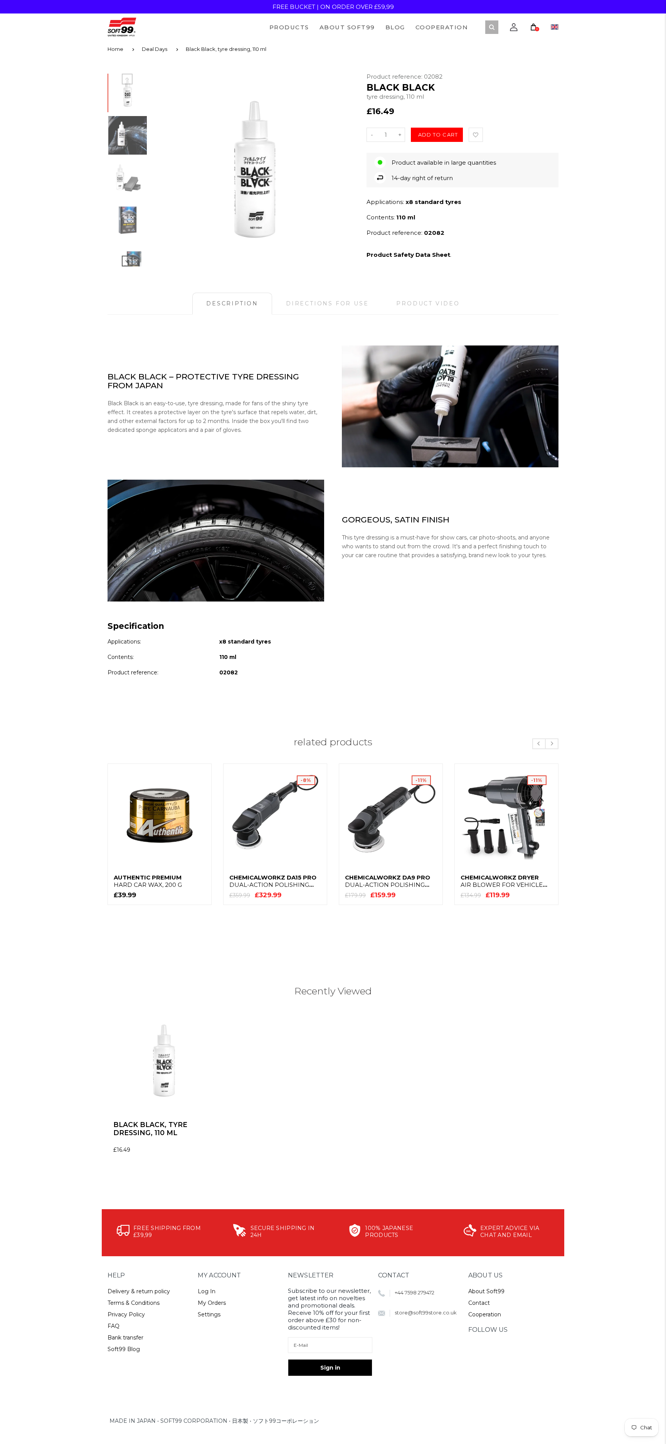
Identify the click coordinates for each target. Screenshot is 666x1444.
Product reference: (395, 76)
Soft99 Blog (124, 1349)
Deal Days (154, 49)
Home (115, 49)
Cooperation (484, 1314)
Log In (206, 1291)
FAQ (113, 1326)
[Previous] (167, 169)
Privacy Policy (126, 1314)
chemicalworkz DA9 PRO (387, 881)
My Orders (212, 1302)
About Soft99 (486, 1291)
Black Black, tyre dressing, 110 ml (226, 49)
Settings (209, 1314)
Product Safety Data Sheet (408, 254)
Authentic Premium (148, 881)
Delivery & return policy (139, 1291)
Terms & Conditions (134, 1302)
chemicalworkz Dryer (502, 881)
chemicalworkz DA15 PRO (272, 881)
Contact (479, 1302)
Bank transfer (125, 1337)
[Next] (341, 169)
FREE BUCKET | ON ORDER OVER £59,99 (333, 6)
